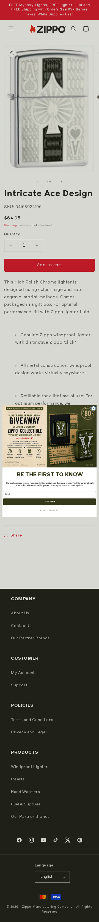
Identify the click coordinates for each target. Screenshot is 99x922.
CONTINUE (49, 501)
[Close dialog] (93, 408)
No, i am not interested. (50, 510)
